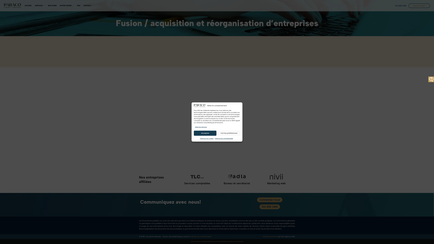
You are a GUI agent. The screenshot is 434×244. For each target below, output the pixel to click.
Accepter (205, 133)
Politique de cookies (207, 138)
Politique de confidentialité (224, 138)
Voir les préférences (229, 133)
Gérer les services (201, 127)
